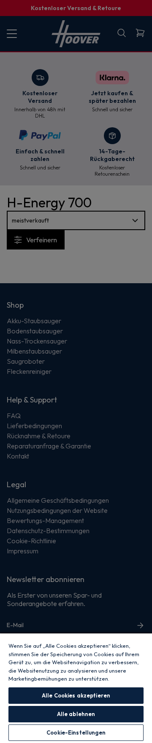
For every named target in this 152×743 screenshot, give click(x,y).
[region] (76, 688)
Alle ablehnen (76, 714)
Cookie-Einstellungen (76, 732)
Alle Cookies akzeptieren (76, 695)
